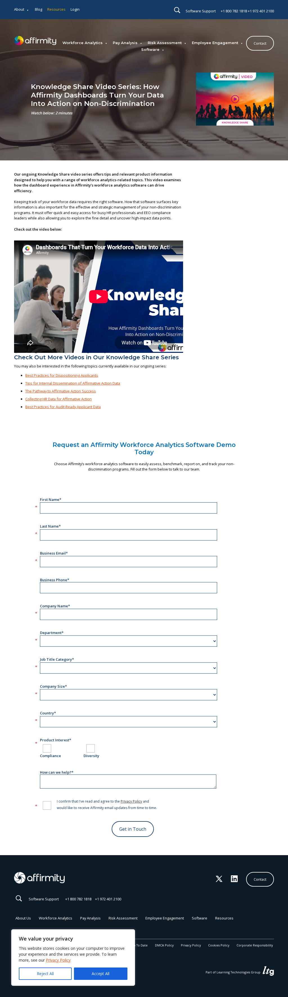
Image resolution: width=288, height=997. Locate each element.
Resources (56, 9)
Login (75, 9)
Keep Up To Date (135, 945)
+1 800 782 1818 (234, 10)
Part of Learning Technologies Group (233, 972)
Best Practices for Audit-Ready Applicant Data (63, 406)
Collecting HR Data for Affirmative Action (58, 398)
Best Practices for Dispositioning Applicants (61, 375)
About (19, 9)
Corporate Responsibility (255, 945)
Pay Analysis (125, 42)
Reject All (45, 973)
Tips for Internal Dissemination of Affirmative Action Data (72, 383)
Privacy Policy (58, 960)
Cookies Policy (218, 945)
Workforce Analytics (82, 42)
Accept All (100, 973)
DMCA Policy (164, 945)
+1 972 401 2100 (261, 10)
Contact (260, 43)
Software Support (201, 10)
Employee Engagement (215, 42)
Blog (38, 9)
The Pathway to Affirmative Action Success (60, 391)
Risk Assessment (165, 42)
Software (150, 49)
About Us (23, 918)
